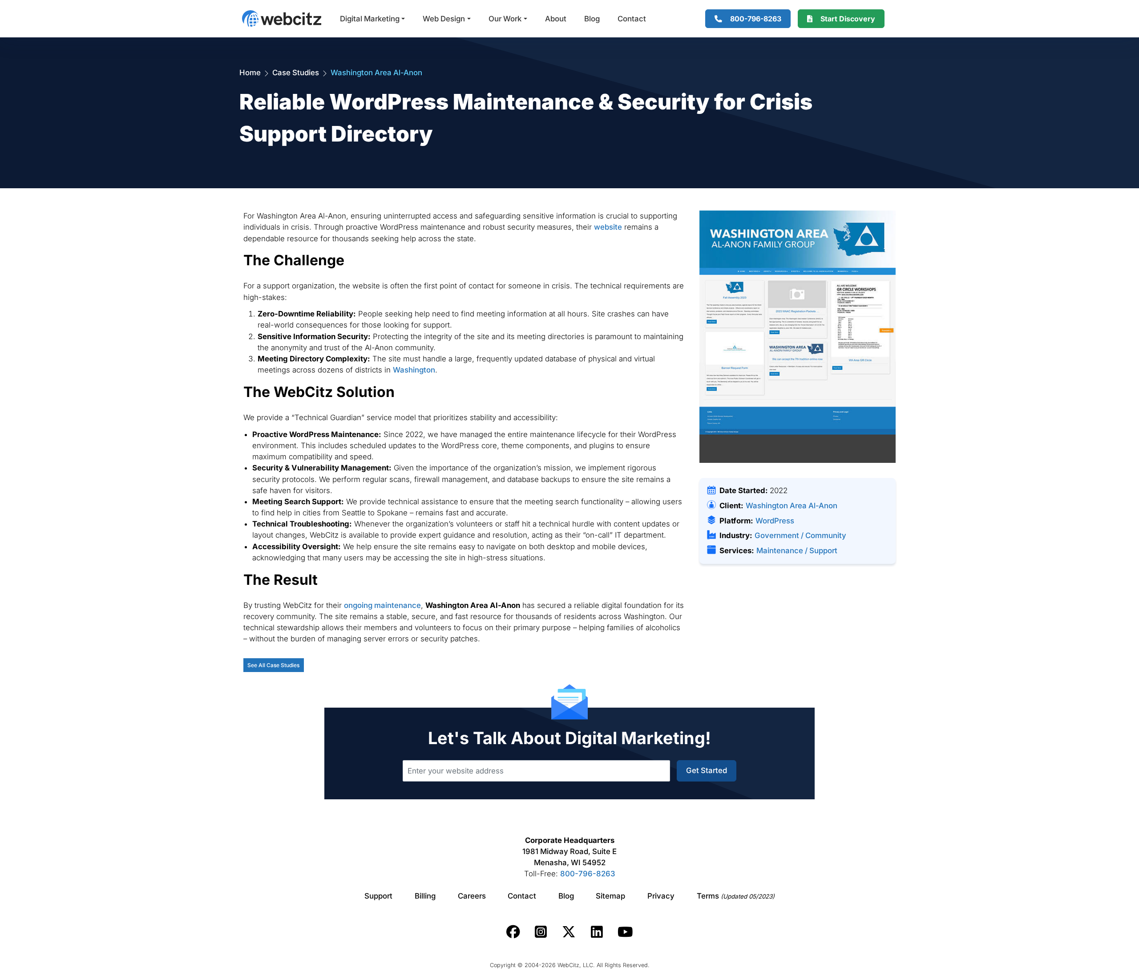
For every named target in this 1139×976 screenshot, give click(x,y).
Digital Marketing (370, 18)
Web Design (444, 18)
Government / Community (800, 535)
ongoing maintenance (382, 605)
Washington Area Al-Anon (791, 505)
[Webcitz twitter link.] (569, 932)
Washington (414, 369)
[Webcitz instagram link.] (541, 932)
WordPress (774, 520)
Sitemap (610, 895)
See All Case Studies (273, 665)
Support (378, 895)
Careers (472, 895)
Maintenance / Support (796, 550)
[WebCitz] (281, 18)
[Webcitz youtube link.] (625, 932)
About (555, 18)
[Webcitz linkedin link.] (597, 932)
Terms (736, 895)
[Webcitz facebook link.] (513, 932)
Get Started (706, 770)
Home (250, 72)
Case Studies (295, 72)
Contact (632, 18)
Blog (592, 18)
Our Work (505, 18)
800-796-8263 (587, 873)
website (608, 227)
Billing (425, 895)
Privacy (661, 895)
